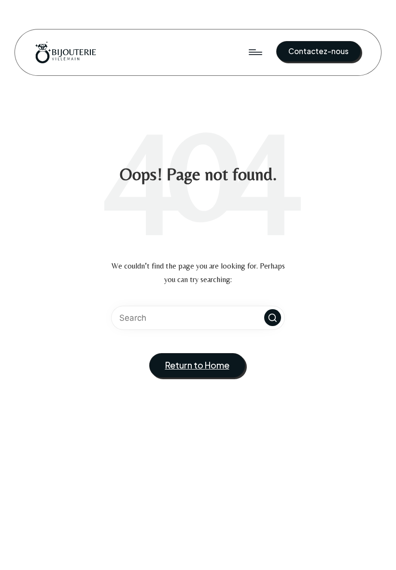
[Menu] (255, 52)
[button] (318, 51)
